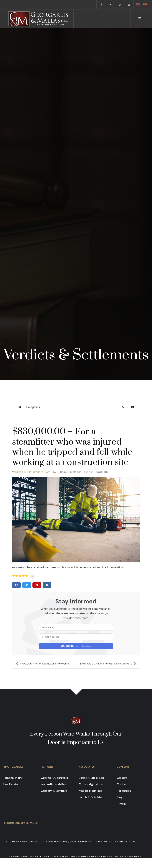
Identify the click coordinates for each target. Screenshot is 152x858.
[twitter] (110, 4)
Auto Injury (12, 841)
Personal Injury (13, 778)
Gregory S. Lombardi (54, 791)
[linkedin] (129, 4)
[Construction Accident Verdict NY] (76, 519)
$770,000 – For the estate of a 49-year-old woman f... (48, 663)
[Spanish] (145, 4)
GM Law (51, 472)
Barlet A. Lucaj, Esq (91, 778)
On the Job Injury (125, 841)
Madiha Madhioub (91, 791)
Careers (122, 778)
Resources (124, 791)
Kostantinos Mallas (53, 784)
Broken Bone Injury (56, 841)
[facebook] (101, 4)
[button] (139, 18)
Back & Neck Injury (32, 841)
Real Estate (10, 784)
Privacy (122, 804)
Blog (120, 797)
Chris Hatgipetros (91, 784)
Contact (122, 784)
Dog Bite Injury (104, 841)
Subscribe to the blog (76, 646)
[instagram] (119, 4)
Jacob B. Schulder (91, 797)
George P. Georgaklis (55, 778)
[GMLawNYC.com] (38, 18)
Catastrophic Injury (81, 841)
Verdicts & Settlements (27, 471)
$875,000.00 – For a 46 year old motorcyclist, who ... (110, 663)
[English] (137, 4)
